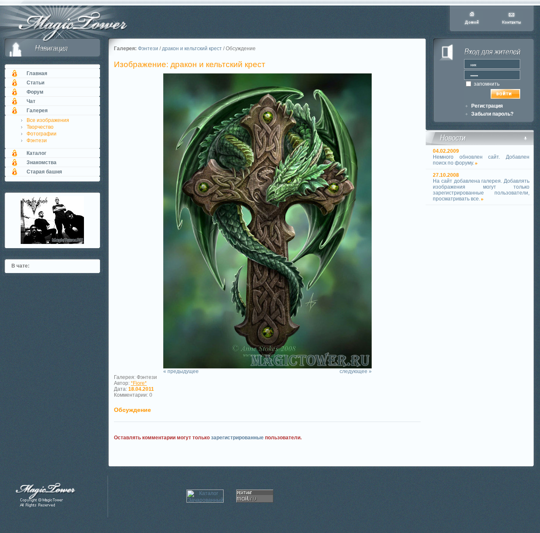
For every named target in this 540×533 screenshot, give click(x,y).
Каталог (36, 153)
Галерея (37, 111)
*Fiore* (139, 383)
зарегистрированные (237, 438)
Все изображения (48, 120)
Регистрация (487, 106)
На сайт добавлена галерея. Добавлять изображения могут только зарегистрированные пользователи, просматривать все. (481, 190)
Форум (35, 92)
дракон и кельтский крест (192, 48)
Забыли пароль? (492, 114)
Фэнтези (37, 140)
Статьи (35, 83)
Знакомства (42, 162)
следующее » (356, 371)
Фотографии (42, 134)
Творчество (40, 127)
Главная (37, 73)
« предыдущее (181, 371)
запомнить (486, 84)
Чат (31, 101)
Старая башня (44, 172)
